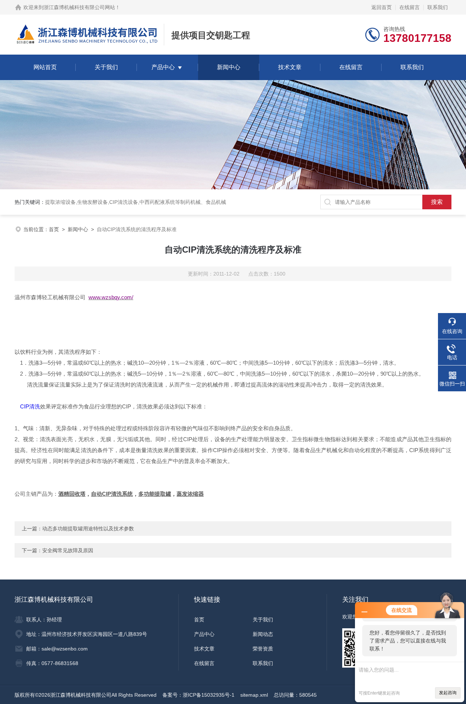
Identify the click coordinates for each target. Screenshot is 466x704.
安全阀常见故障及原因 (67, 550)
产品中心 (163, 67)
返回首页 (381, 7)
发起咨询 (448, 692)
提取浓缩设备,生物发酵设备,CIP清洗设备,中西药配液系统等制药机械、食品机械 (135, 202)
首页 (54, 229)
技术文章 (289, 67)
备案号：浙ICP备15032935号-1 (198, 695)
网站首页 (45, 67)
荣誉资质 (263, 649)
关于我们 (106, 67)
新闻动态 (263, 634)
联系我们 (437, 7)
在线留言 (409, 7)
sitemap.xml (254, 695)
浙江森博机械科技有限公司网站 (79, 7)
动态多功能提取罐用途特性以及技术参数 (88, 528)
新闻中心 (228, 67)
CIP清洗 (30, 406)
